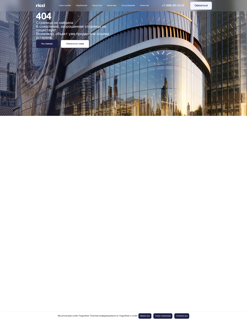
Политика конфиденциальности (104, 316)
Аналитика (111, 5)
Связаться (201, 6)
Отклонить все (182, 316)
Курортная (97, 5)
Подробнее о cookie (128, 316)
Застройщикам (128, 5)
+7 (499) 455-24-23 (173, 6)
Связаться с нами (75, 44)
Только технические (163, 316)
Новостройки (65, 5)
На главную (47, 44)
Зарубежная (81, 5)
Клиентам (144, 5)
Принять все (145, 316)
